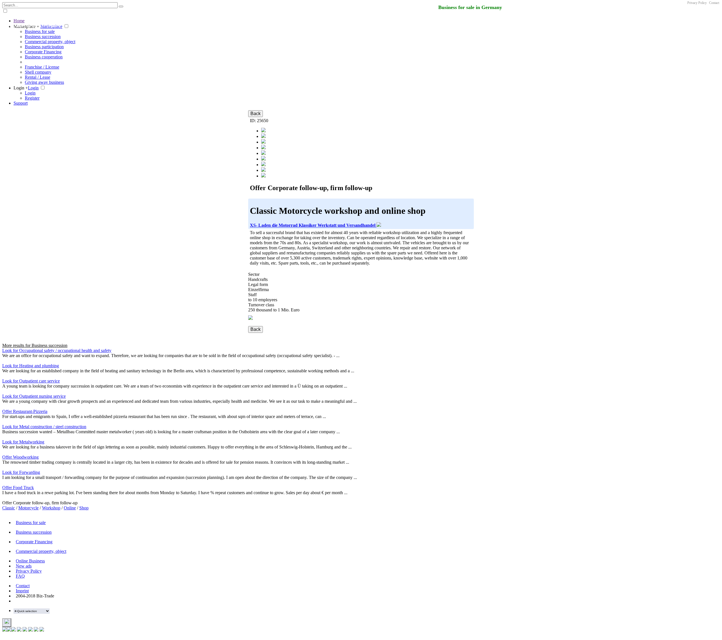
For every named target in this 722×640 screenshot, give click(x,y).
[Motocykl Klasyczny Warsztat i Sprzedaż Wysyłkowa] (263, 136)
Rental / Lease (37, 77)
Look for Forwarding (21, 472)
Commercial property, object (50, 41)
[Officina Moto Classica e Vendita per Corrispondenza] (263, 147)
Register (32, 98)
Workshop (51, 507)
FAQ (20, 576)
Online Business (30, 560)
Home (19, 20)
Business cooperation (44, 56)
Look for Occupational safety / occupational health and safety (56, 350)
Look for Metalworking (23, 441)
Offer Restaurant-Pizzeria (24, 411)
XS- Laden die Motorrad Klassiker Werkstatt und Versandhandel (313, 225)
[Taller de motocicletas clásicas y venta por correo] (263, 130)
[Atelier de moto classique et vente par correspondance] (263, 153)
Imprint (22, 590)
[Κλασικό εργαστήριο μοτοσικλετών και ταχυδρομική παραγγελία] (263, 159)
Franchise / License (42, 67)
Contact (714, 3)
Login (33, 87)
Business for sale (40, 31)
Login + (21, 87)
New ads (24, 566)
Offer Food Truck (18, 487)
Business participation (44, 46)
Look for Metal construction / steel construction (44, 426)
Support (21, 103)
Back (255, 113)
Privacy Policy (697, 3)
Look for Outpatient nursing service (34, 396)
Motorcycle (28, 507)
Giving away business (44, 82)
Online (70, 507)
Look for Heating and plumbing (30, 365)
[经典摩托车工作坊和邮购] (263, 164)
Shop (84, 507)
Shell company (38, 72)
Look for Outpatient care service (31, 381)
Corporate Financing (43, 51)
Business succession (43, 36)
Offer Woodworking (20, 457)
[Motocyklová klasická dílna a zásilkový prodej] (263, 142)
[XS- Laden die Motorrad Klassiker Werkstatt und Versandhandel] (263, 170)
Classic (8, 507)
